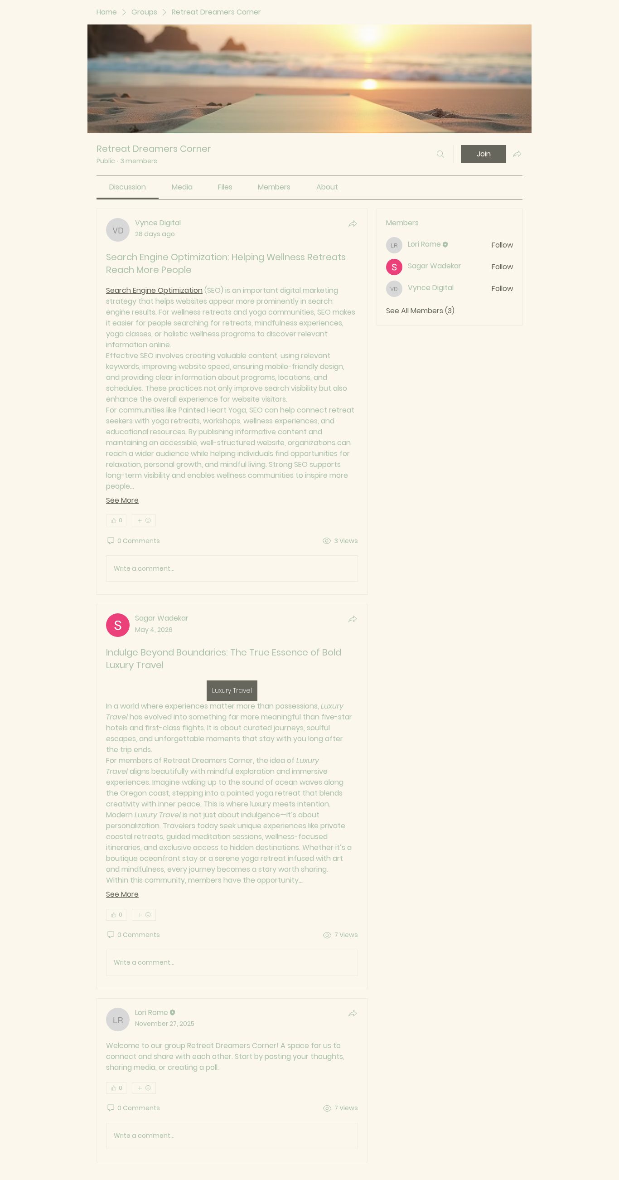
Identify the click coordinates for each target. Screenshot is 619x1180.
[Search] (440, 154)
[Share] (352, 223)
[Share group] (517, 153)
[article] (232, 402)
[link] (127, 187)
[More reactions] (144, 520)
